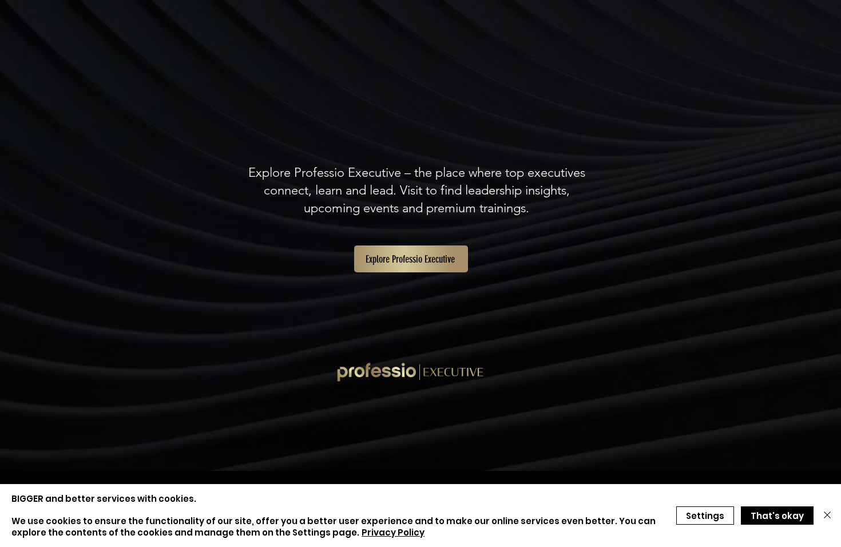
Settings (705, 516)
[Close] (827, 515)
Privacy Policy (393, 532)
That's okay (777, 516)
